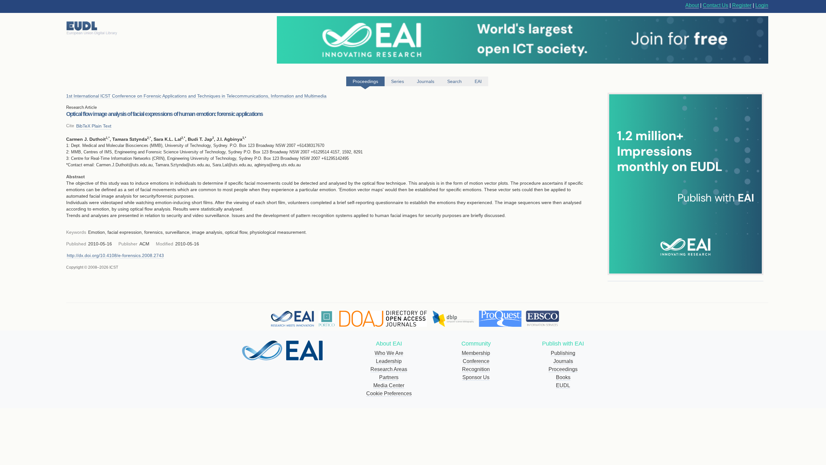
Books (563, 377)
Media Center (388, 385)
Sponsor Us (475, 377)
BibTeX (83, 126)
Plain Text (101, 126)
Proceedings (563, 369)
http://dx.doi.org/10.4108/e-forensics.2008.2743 (115, 255)
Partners (388, 377)
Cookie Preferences (389, 393)
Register (741, 5)
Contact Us (715, 5)
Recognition (476, 369)
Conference (476, 361)
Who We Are (389, 353)
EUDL (563, 385)
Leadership (389, 361)
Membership (476, 353)
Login (761, 5)
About (692, 5)
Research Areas (388, 369)
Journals (563, 361)
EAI (478, 81)
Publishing (563, 353)
